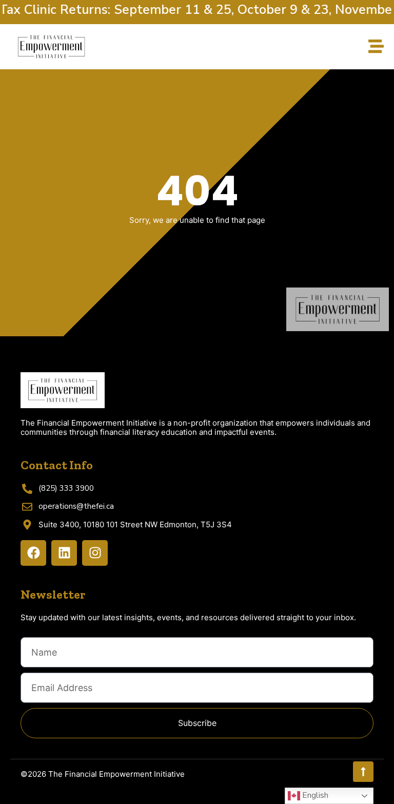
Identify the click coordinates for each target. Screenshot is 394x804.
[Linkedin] (64, 553)
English (314, 795)
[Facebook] (33, 553)
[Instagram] (95, 553)
